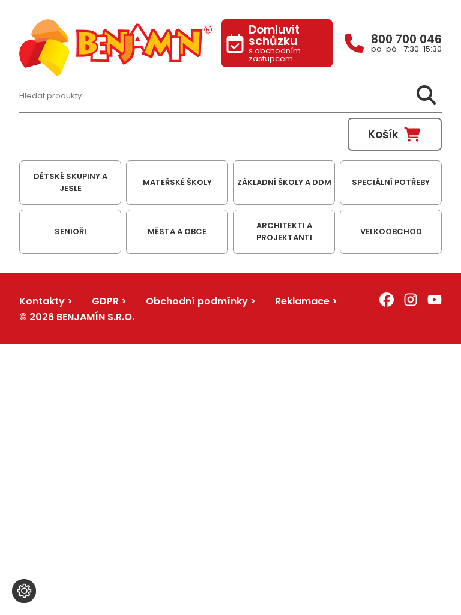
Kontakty (42, 301)
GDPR (105, 301)
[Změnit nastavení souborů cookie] (24, 591)
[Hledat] (426, 96)
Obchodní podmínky (197, 301)
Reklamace (302, 301)
